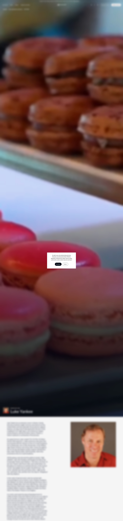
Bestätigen (58, 264)
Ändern (65, 264)
